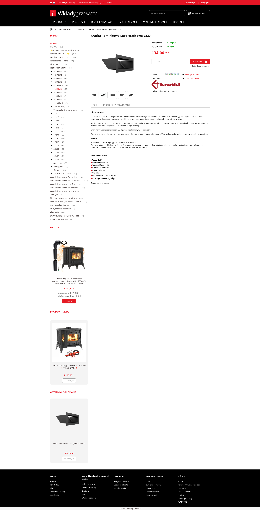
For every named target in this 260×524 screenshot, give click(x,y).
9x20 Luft (57, 89)
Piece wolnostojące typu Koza (63, 198)
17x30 (56, 134)
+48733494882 (107, 2)
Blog (52, 488)
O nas (148, 481)
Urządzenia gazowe (59, 219)
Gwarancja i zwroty (57, 491)
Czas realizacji (151, 495)
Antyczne (57, 163)
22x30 (56, 152)
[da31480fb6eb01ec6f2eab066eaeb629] (104, 95)
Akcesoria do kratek (62, 173)
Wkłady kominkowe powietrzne (64, 187)
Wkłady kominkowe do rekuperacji (65, 180)
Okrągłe (57, 170)
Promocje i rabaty (185, 498)
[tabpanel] (150, 147)
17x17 (56, 131)
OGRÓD (53, 46)
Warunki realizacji (89, 487)
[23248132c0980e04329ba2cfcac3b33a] (95, 95)
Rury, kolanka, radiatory (60, 208)
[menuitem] (59, 22)
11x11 (56, 113)
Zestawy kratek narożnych (65, 110)
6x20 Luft (57, 71)
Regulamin (54, 495)
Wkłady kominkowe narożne (62, 184)
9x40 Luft (57, 92)
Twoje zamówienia (121, 481)
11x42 (56, 127)
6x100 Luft (58, 85)
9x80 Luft (57, 99)
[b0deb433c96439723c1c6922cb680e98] (113, 95)
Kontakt (53, 481)
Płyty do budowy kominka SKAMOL (65, 201)
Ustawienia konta (121, 485)
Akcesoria (54, 212)
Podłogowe (58, 166)
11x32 (56, 124)
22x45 (56, 159)
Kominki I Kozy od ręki (60, 57)
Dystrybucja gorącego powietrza (64, 215)
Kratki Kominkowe (58, 67)
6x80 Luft (57, 82)
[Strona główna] (73, 13)
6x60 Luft (57, 78)
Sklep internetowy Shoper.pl (130, 508)
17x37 (56, 138)
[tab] (96, 105)
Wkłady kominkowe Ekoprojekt (63, 177)
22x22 (56, 149)
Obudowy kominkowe (59, 205)
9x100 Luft (58, 103)
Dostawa (85, 491)
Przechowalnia (120, 488)
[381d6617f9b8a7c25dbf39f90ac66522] (131, 95)
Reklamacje (150, 488)
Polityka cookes (88, 484)
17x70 (56, 145)
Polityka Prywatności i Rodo (189, 485)
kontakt (181, 481)
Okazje (53, 43)
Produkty (182, 495)
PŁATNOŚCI (54, 485)
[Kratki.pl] (166, 84)
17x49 (56, 142)
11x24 (56, 120)
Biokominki (55, 64)
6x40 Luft (57, 75)
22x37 (56, 156)
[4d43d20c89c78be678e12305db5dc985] (122, 95)
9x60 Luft (57, 96)
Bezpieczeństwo (152, 491)
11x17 (56, 117)
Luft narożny (59, 106)
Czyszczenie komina (59, 60)
